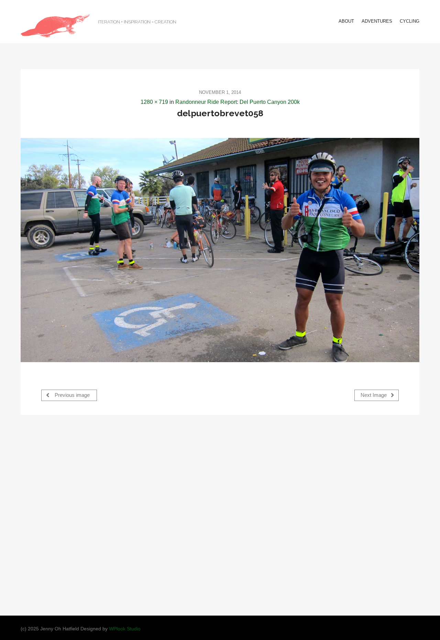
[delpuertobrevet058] (220, 250)
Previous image (71, 395)
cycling (409, 21)
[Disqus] (220, 514)
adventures (377, 21)
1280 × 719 (154, 102)
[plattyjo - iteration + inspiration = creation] (55, 25)
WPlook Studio (125, 628)
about (346, 21)
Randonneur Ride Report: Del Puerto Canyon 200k (237, 102)
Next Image (374, 395)
